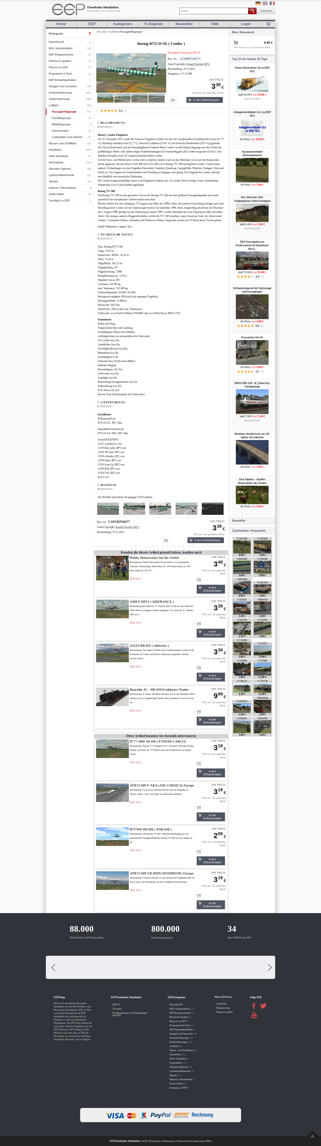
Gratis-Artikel (56, 194)
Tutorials (116, 1009)
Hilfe (215, 24)
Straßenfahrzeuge (59, 99)
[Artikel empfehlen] (172, 100)
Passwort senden (224, 1012)
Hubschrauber (60, 130)
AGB (144, 1141)
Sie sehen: (102, 31)
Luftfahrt (53, 105)
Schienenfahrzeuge (60, 92)
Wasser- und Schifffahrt (62, 143)
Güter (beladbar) (58, 156)
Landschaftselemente (61, 175)
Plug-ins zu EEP (58, 67)
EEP (92, 24)
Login (246, 24)
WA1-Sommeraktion (60, 48)
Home (61, 24)
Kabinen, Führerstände (62, 187)
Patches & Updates (60, 61)
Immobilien (55, 149)
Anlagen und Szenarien (63, 86)
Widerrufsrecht (184, 1141)
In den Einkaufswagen (206, 99)
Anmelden (221, 1004)
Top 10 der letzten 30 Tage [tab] (249, 59)
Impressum (199, 1141)
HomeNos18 (56, 42)
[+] (131, 73)
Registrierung (223, 1008)
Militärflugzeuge (61, 124)
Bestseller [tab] (238, 520)
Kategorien (123, 24)
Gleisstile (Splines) (60, 168)
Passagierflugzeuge (64, 111)
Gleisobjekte (56, 162)
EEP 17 (116, 1004)
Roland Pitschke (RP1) (198, 64)
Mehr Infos (136, 578)
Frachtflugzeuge (61, 118)
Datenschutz (169, 1141)
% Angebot (153, 24)
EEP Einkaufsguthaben (62, 80)
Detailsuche (266, 11)
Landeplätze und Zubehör (67, 137)
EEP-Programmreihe (61, 54)
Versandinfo (155, 1141)
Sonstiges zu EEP (59, 200)
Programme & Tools (60, 73)
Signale (53, 181)
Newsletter (184, 24)
